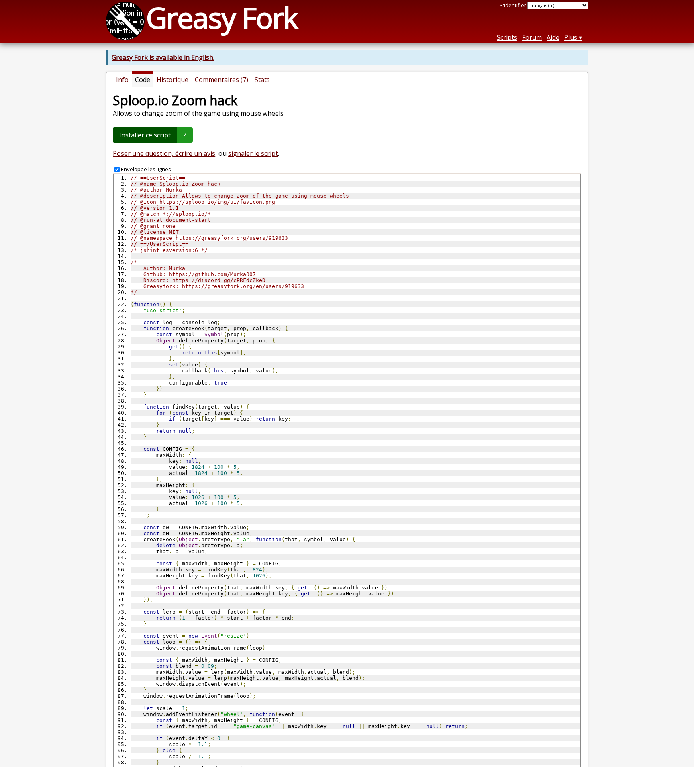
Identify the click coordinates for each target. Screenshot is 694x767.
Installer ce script (145, 135)
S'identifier (513, 5)
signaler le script (253, 153)
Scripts (507, 37)
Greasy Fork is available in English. (163, 57)
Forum (532, 37)
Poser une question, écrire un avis (164, 153)
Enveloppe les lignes (146, 169)
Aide (553, 37)
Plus (570, 37)
